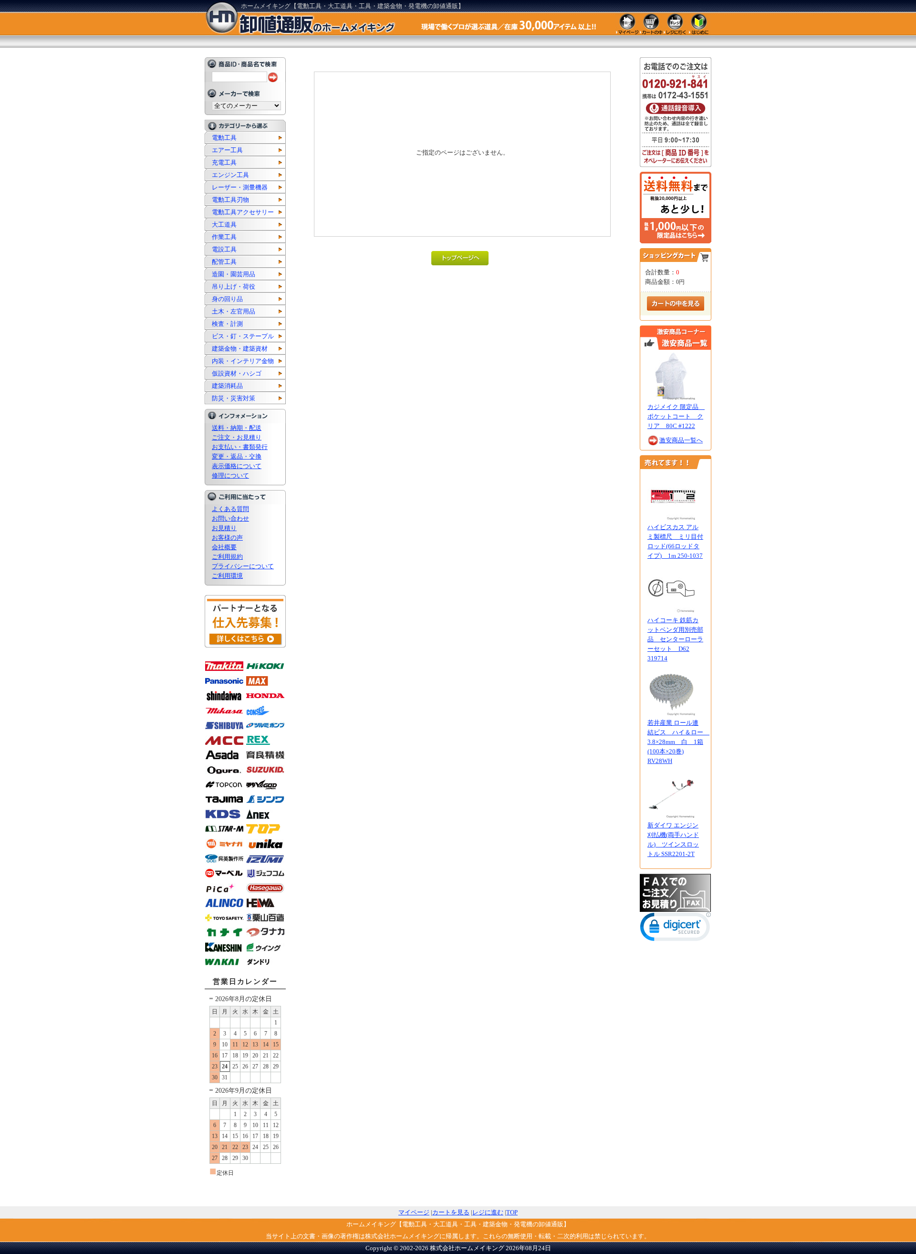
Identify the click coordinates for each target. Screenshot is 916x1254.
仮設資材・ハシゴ (236, 373)
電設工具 (224, 249)
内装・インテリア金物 (243, 361)
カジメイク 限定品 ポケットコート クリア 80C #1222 (676, 416)
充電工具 (224, 162)
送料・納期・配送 (236, 427)
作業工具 (224, 236)
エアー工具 (227, 150)
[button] (675, 929)
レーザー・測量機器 (240, 187)
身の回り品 (227, 299)
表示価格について (236, 466)
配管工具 (224, 261)
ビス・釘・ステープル (243, 336)
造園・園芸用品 (233, 274)
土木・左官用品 (233, 311)
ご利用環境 (227, 575)
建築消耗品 (227, 385)
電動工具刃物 (230, 199)
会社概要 (224, 547)
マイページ (413, 1212)
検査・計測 (227, 323)
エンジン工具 (230, 174)
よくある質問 (230, 508)
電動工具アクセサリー (243, 212)
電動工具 (224, 137)
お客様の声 (227, 537)
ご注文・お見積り (236, 437)
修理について (230, 475)
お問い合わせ (230, 518)
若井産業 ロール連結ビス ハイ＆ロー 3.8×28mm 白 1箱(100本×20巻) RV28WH (678, 741)
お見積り (224, 528)
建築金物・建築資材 (240, 348)
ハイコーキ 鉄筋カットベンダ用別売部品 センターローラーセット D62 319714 (675, 639)
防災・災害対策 (233, 398)
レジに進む (487, 1212)
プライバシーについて (243, 566)
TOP (512, 1212)
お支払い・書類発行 (240, 446)
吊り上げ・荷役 (233, 286)
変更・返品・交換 (236, 456)
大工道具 (224, 224)
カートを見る (450, 1212)
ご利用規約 (227, 556)
